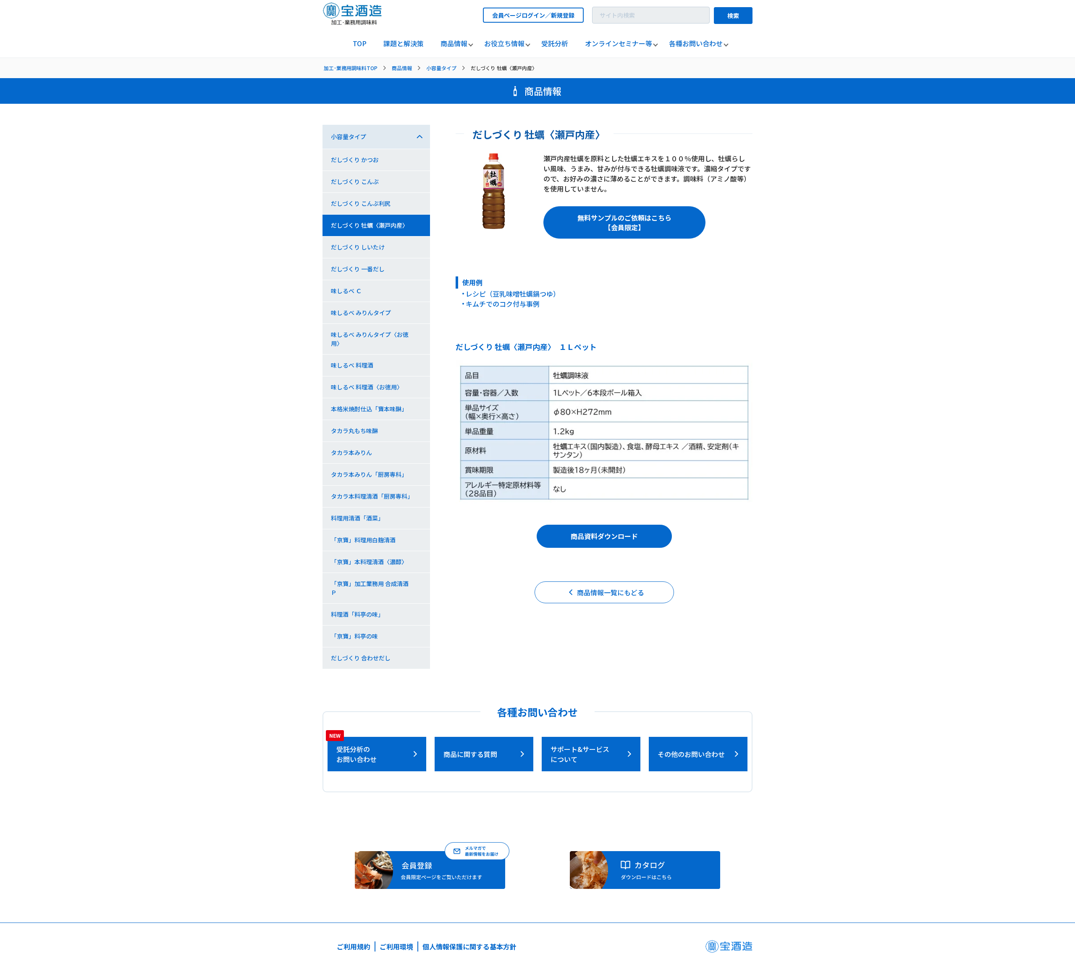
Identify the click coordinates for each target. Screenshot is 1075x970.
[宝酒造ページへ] (728, 948)
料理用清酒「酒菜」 (357, 518)
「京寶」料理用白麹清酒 (363, 540)
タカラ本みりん (351, 452)
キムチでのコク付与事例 (503, 304)
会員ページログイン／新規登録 (533, 15)
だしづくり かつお (355, 159)
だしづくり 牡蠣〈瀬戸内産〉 (369, 225)
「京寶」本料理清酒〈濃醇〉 (369, 561)
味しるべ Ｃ (346, 291)
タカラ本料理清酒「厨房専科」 (372, 496)
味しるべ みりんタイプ (361, 312)
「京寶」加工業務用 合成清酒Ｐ (370, 588)
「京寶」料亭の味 (354, 636)
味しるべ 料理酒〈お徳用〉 (367, 387)
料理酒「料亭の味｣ (356, 614)
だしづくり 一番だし (358, 269)
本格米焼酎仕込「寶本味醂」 (369, 409)
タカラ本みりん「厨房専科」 (369, 474)
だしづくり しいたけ (358, 247)
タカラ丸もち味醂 (354, 430)
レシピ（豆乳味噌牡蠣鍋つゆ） (513, 294)
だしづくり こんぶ (355, 181)
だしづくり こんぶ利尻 (361, 203)
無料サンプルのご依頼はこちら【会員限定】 (624, 222)
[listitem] (359, 44)
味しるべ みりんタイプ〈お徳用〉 (370, 338)
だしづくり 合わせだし (361, 658)
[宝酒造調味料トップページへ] (352, 22)
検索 (733, 15)
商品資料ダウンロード (604, 536)
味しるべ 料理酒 (352, 365)
